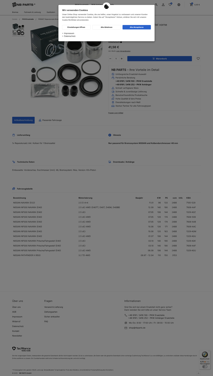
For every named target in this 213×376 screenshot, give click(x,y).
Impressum (69, 33)
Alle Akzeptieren (137, 27)
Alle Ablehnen (106, 27)
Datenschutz (70, 36)
